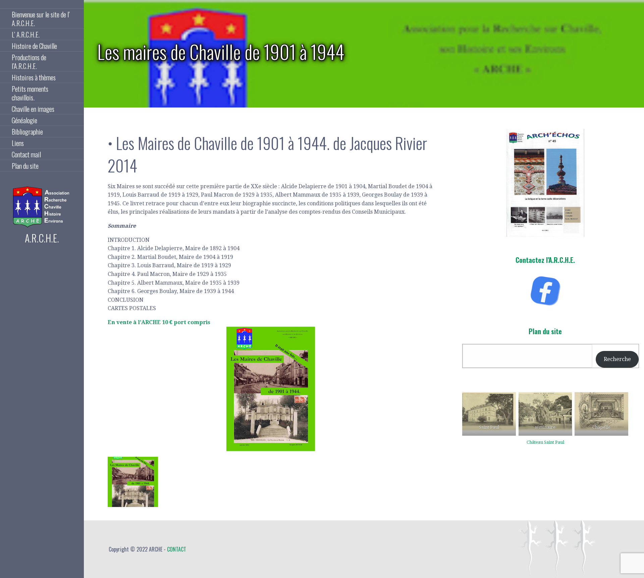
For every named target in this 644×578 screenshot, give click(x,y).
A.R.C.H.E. (42, 237)
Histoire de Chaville (34, 46)
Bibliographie (27, 132)
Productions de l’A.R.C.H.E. (29, 61)
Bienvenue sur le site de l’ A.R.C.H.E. (41, 18)
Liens (18, 143)
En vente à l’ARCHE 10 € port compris (159, 322)
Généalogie (24, 120)
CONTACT (176, 549)
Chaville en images (33, 109)
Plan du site (25, 166)
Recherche (617, 359)
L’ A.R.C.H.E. (26, 34)
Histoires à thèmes (34, 77)
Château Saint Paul (545, 442)
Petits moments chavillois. (30, 93)
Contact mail (26, 154)
